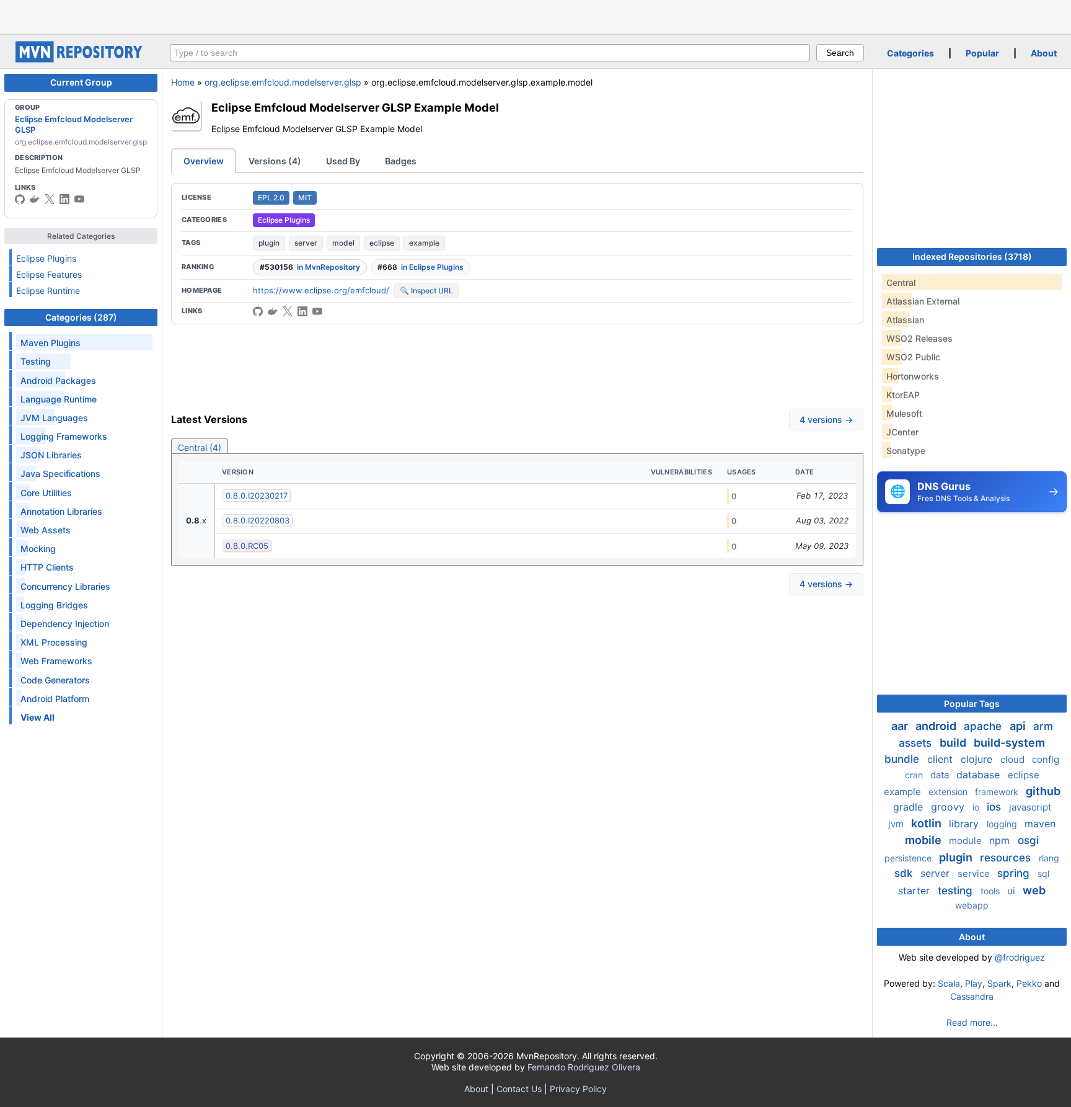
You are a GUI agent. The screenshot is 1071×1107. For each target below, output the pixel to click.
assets (917, 743)
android (937, 725)
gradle (909, 807)
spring (1015, 873)
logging (1003, 824)
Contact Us (519, 1088)
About (1044, 53)
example (424, 242)
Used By (343, 161)
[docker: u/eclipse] (35, 199)
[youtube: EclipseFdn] (79, 199)
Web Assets (45, 530)
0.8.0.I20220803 (257, 520)
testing (957, 890)
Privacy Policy (578, 1088)
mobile (924, 840)
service (975, 873)
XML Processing (53, 642)
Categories (910, 53)
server (305, 242)
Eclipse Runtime (48, 290)
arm (1043, 726)
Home (183, 82)
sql (1043, 873)
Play (973, 983)
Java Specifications (60, 473)
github (1043, 791)
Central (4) (199, 447)
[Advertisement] (535, 15)
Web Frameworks (56, 661)
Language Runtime (58, 399)
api (1019, 725)
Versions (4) (275, 161)
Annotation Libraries (61, 511)
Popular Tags (972, 703)
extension (949, 791)
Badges (400, 161)
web (1034, 890)
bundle (903, 759)
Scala (949, 983)
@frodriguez (1020, 957)
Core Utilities (46, 492)
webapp (972, 905)
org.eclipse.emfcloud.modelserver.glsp (283, 82)
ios (995, 807)
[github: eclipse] (20, 199)
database (979, 774)
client (941, 759)
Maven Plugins (50, 342)
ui (1012, 891)
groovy (949, 807)
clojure (978, 759)
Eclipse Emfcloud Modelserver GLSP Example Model (355, 107)
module (966, 841)
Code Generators (55, 680)
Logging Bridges (54, 605)
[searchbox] (490, 52)
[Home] (80, 59)
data (940, 775)
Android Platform (54, 698)
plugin (269, 242)
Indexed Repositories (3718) (972, 256)
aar (900, 725)
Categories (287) (81, 317)
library (965, 823)
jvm (897, 824)
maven (1040, 823)
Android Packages (58, 380)
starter (915, 890)
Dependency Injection (64, 623)
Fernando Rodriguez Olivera (583, 1067)
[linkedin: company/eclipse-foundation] (64, 199)
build (954, 742)
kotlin (927, 823)
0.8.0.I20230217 (257, 495)
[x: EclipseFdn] (50, 199)
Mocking (38, 548)
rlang (1049, 858)
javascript (1030, 807)
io (977, 807)
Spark (999, 983)
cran (915, 775)
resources (1007, 857)
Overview (203, 161)
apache (984, 726)
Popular (982, 53)
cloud (1013, 759)
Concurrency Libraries (65, 586)
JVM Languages (54, 417)
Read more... (972, 1022)
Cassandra (972, 996)
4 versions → (826, 419)
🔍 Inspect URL (426, 290)
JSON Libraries (51, 455)
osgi (1028, 840)
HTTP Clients (47, 567)
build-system (1009, 742)
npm (1001, 840)
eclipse (381, 242)
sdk (904, 873)
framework (998, 791)
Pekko (1029, 983)
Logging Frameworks (63, 436)
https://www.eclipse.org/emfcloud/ (321, 290)
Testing (35, 361)
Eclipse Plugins (46, 258)
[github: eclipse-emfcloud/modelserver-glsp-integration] (258, 311)
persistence (909, 858)
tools (991, 891)
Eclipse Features (49, 274)
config (1045, 759)
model (343, 242)
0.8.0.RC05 (247, 546)
